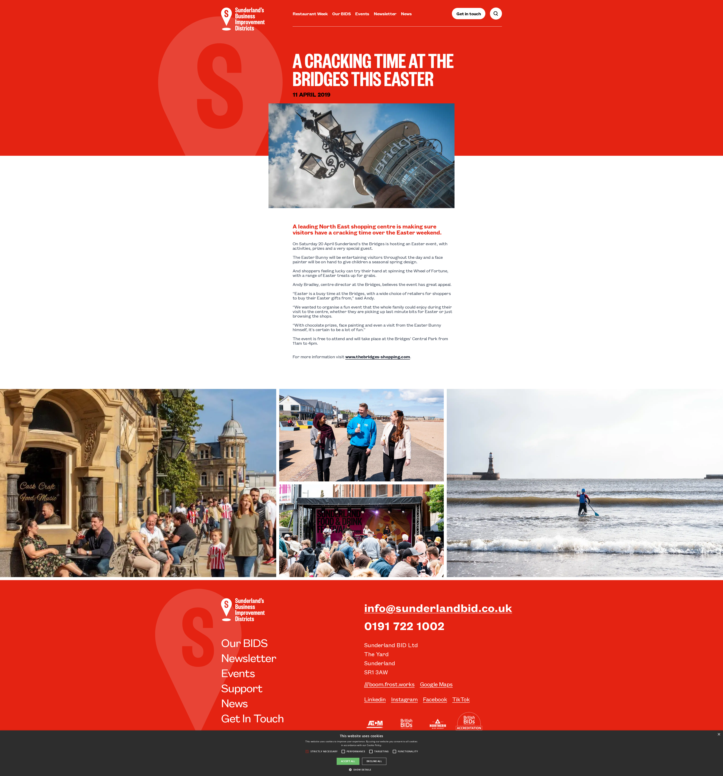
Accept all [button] (348, 761)
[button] (361, 769)
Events (362, 13)
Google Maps (436, 684)
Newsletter (385, 13)
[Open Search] (496, 14)
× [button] (718, 734)
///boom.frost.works (389, 684)
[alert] (361, 753)
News (406, 13)
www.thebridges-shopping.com (377, 356)
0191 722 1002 (404, 625)
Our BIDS (341, 13)
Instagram (404, 699)
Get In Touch (252, 717)
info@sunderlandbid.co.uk (438, 607)
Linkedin (375, 699)
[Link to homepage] (243, 19)
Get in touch (468, 13)
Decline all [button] (374, 761)
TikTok (461, 699)
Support (241, 687)
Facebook (435, 699)
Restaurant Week (310, 13)
